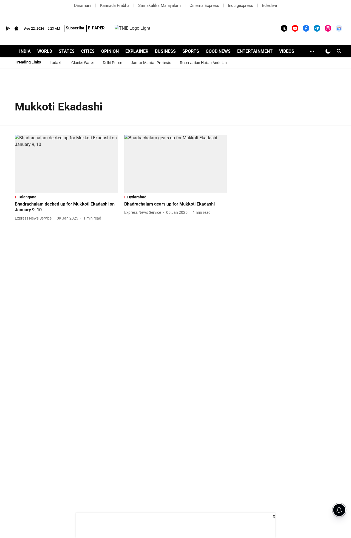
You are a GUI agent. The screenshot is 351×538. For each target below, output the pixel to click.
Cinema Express (204, 5)
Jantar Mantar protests (151, 62)
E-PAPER (96, 28)
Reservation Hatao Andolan (203, 62)
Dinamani (82, 5)
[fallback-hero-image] (66, 164)
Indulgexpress (240, 5)
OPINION (110, 51)
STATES (67, 51)
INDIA (25, 51)
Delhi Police (112, 62)
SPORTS (190, 51)
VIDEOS (286, 51)
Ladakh (56, 62)
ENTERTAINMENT (255, 51)
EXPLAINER (136, 51)
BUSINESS (165, 51)
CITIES (88, 51)
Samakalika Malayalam (159, 5)
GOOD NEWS (218, 51)
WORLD (44, 51)
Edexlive (269, 5)
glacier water (82, 62)
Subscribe (75, 28)
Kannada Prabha (114, 5)
